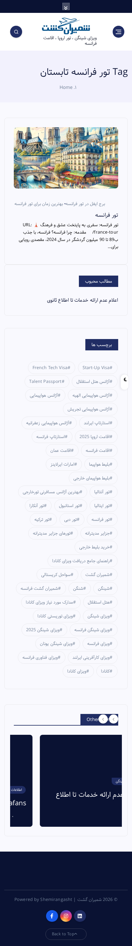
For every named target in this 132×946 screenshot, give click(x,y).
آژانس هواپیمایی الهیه (91, 395)
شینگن (104, 588)
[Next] (113, 719)
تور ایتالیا (102, 505)
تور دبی (70, 519)
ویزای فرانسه (98, 643)
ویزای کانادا (76, 671)
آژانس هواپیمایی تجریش (89, 409)
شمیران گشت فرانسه (39, 588)
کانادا (105, 671)
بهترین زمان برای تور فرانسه (38, 203)
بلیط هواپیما (99, 464)
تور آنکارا (36, 505)
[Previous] (103, 719)
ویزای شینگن (98, 616)
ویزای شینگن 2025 (42, 630)
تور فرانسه (106, 215)
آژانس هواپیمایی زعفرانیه (47, 423)
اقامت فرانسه (98, 450)
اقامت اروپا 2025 (95, 436)
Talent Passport (45, 381)
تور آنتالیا (102, 492)
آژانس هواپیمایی (43, 395)
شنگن (78, 588)
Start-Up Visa (96, 367)
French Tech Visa (50, 367)
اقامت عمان (60, 450)
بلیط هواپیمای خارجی (91, 478)
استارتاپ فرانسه (50, 436)
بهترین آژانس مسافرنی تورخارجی (51, 492)
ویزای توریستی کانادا (54, 616)
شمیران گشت (97, 574)
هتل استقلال (99, 602)
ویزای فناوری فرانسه (39, 657)
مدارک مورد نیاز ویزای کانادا (49, 602)
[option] (66, 781)
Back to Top (63, 934)
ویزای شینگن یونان (56, 643)
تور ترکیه (41, 519)
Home (66, 87)
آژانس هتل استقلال (93, 381)
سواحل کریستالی (56, 574)
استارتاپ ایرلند (97, 423)
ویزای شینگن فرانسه (92, 630)
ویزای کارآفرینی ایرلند (91, 657)
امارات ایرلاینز (62, 464)
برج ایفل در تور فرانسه (85, 203)
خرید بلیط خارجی (94, 547)
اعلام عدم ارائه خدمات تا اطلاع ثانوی (82, 300)
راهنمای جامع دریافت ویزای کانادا (81, 561)
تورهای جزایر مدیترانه (51, 533)
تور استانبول (69, 505)
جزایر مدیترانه (97, 533)
